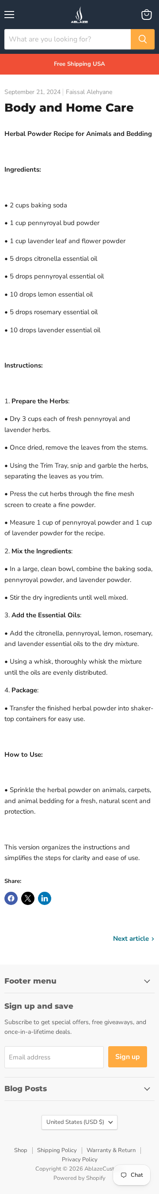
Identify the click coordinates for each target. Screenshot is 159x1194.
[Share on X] (27, 898)
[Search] (143, 39)
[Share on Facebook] (11, 898)
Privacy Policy (80, 1160)
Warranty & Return (111, 1150)
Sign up (127, 1057)
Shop (20, 1150)
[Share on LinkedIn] (44, 898)
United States (75, 1122)
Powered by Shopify (79, 1178)
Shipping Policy (57, 1150)
